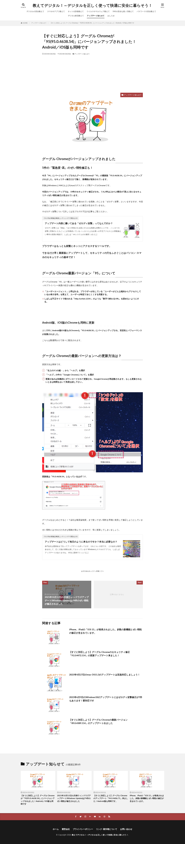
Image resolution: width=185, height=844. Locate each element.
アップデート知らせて (95, 16)
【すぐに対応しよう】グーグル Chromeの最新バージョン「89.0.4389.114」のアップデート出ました (98, 721)
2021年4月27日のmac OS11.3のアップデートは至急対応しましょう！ (104, 675)
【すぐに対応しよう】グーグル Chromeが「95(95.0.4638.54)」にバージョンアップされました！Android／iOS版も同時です (92, 23)
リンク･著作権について (106, 829)
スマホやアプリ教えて (56, 11)
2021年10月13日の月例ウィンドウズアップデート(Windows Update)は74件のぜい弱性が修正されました (74, 798)
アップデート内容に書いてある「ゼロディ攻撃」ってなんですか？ (79, 223)
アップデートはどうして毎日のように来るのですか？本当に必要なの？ (81, 542)
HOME (25, 23)
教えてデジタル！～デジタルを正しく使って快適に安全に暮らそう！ (92, 6)
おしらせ (111, 16)
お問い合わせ (126, 829)
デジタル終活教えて (76, 16)
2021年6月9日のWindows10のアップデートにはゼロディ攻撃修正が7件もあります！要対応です (105, 699)
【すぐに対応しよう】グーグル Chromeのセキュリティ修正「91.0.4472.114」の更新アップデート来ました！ (99, 654)
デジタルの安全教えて (35, 11)
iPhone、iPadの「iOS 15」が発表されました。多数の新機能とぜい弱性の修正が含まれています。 (105, 631)
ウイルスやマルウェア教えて (98, 11)
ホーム (56, 829)
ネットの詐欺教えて (76, 11)
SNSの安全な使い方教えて (123, 11)
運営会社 (66, 829)
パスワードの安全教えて (146, 11)
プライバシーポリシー (83, 829)
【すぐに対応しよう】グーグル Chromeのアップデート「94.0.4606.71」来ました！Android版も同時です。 (111, 798)
